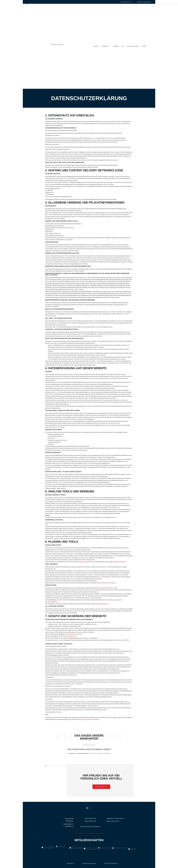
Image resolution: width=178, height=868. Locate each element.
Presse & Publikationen (133, 46)
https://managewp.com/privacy (75, 634)
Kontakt (144, 46)
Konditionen (116, 46)
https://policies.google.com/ (120, 561)
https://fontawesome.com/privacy (108, 582)
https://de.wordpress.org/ (84, 611)
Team (123, 46)
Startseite (95, 46)
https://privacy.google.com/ (113, 599)
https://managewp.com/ (71, 636)
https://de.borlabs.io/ (115, 423)
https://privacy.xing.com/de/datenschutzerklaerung (87, 719)
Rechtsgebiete (105, 46)
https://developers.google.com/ (82, 561)
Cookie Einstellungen (111, 863)
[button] (150, 46)
